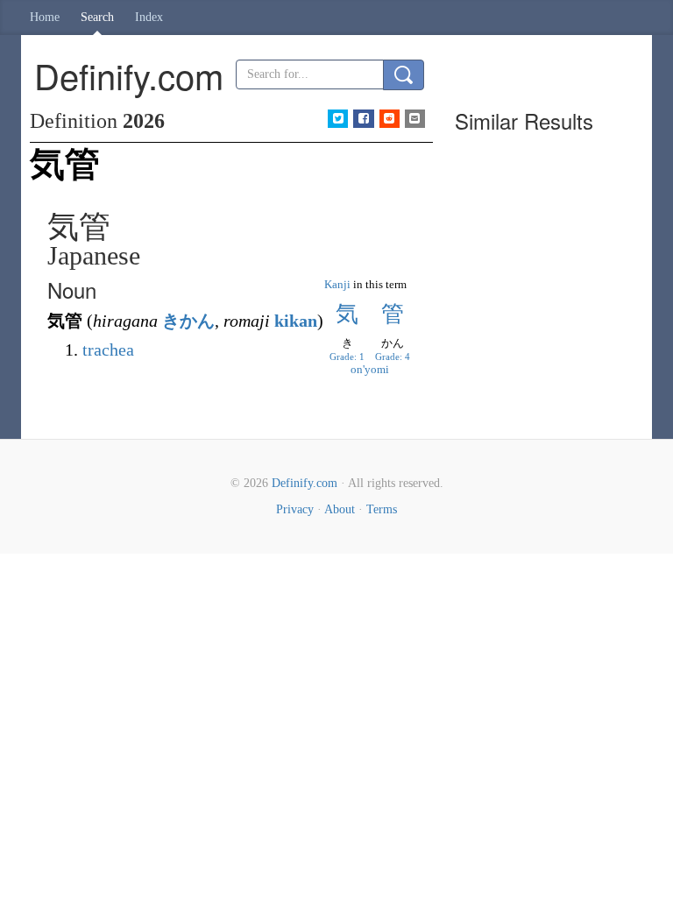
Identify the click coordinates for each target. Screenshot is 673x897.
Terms (381, 509)
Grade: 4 (392, 356)
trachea (108, 349)
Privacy (295, 509)
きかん (188, 320)
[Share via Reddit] (389, 119)
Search (97, 17)
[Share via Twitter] (338, 119)
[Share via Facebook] (363, 119)
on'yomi (370, 369)
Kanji (337, 284)
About (339, 509)
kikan (295, 320)
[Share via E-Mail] (415, 119)
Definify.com (304, 483)
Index (149, 17)
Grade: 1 (347, 356)
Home (45, 17)
